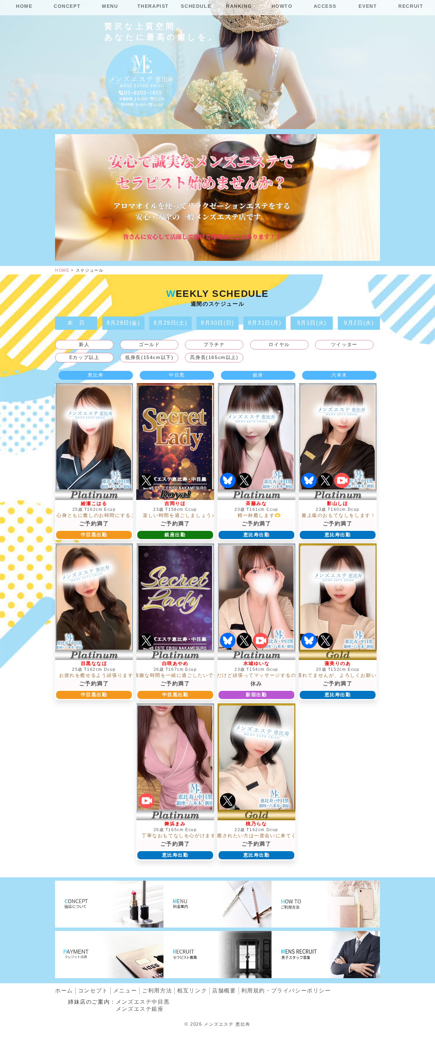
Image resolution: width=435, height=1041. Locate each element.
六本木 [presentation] (339, 375)
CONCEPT (67, 6)
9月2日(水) (358, 323)
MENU (110, 6)
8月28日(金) (123, 323)
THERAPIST (153, 6)
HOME (24, 6)
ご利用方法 (157, 990)
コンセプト (93, 990)
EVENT (368, 6)
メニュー (125, 990)
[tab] (95, 375)
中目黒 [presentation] (177, 375)
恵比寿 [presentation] (96, 375)
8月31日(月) (264, 323)
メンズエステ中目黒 (143, 1002)
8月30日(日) (217, 323)
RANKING (239, 6)
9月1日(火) (312, 323)
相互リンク (192, 990)
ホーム (64, 990)
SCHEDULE (196, 6)
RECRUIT (410, 6)
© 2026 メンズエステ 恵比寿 (217, 1024)
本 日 (76, 323)
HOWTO (282, 6)
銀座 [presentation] (258, 375)
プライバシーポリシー (286, 990)
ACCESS (325, 6)
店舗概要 (224, 990)
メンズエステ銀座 (140, 1009)
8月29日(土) (170, 323)
